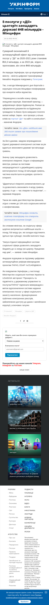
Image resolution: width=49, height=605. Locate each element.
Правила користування (14, 552)
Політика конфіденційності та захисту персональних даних (15, 569)
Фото (26, 500)
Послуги (11, 9)
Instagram (7, 365)
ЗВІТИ (11, 577)
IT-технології (8, 311)
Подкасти (28, 489)
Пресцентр (28, 9)
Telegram (36, 363)
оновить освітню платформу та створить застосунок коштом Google (21, 216)
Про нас (12, 538)
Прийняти (24, 602)
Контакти (12, 541)
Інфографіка (29, 510)
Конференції (29, 523)
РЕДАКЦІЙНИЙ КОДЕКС (14, 581)
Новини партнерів (28, 518)
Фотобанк (19, 9)
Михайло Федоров (10, 316)
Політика (12, 500)
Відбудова (13, 496)
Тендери (12, 557)
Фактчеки (12, 507)
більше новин (24, 370)
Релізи (27, 532)
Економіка (13, 503)
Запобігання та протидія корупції (15, 561)
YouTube (18, 365)
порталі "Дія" (17, 119)
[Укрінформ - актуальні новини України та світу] (25, 4)
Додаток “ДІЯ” (29, 311)
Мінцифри (18, 311)
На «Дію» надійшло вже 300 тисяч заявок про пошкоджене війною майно (23, 131)
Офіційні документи (29, 527)
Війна (11, 493)
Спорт (11, 528)
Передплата (13, 545)
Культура (12, 521)
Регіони (12, 514)
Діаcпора (12, 524)
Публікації (28, 493)
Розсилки (12, 585)
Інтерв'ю (28, 496)
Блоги (27, 507)
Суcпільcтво (13, 517)
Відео (26, 503)
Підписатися (12, 355)
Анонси (36, 9)
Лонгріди (28, 514)
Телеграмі (37, 79)
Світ (10, 510)
